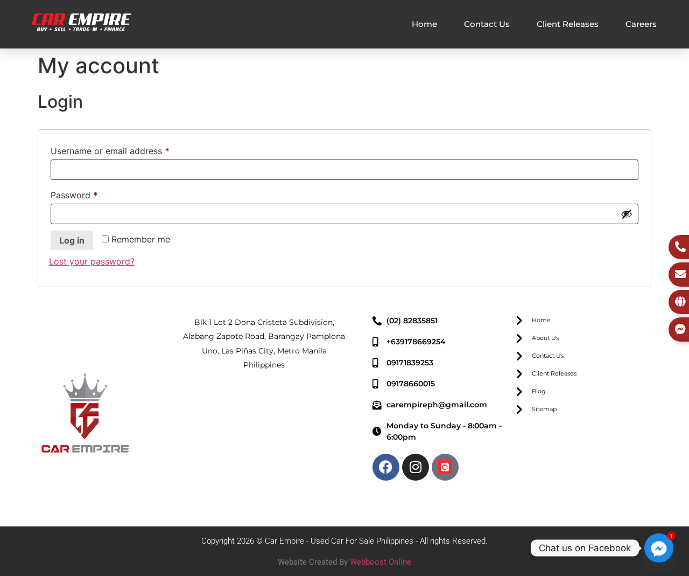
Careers (641, 24)
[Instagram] (415, 467)
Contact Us (487, 24)
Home (424, 24)
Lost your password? (92, 261)
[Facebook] (385, 467)
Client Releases (568, 24)
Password (92, 193)
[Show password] (626, 214)
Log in (72, 240)
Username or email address (128, 149)
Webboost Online (380, 562)
